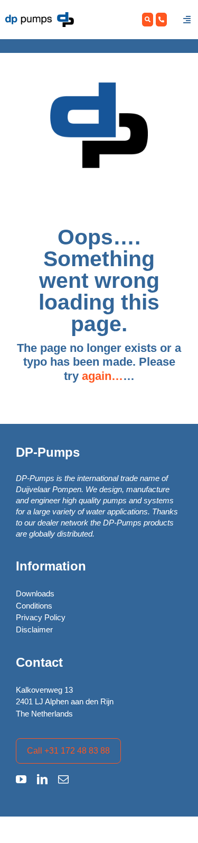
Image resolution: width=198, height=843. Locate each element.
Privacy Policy (40, 617)
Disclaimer (34, 629)
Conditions (34, 605)
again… (102, 376)
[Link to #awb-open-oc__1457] (187, 19)
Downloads (35, 593)
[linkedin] (42, 779)
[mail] (63, 779)
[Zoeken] (147, 20)
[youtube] (21, 779)
